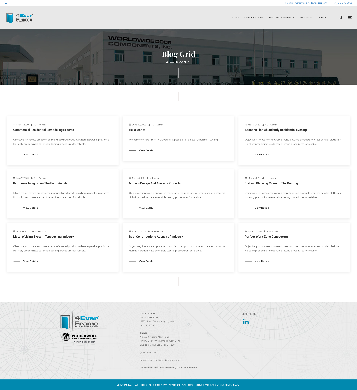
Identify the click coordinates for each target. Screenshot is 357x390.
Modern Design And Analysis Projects (155, 183)
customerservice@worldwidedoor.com (308, 3)
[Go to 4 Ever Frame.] (170, 62)
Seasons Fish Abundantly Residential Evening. (276, 130)
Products (306, 17)
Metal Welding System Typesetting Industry (43, 236)
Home (235, 17)
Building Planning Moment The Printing (271, 183)
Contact (323, 17)
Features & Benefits (281, 17)
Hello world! (137, 130)
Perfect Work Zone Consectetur (267, 236)
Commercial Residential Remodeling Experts (43, 130)
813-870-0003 (345, 3)
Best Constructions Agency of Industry (156, 236)
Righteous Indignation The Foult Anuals (40, 183)
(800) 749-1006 (148, 352)
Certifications (253, 17)
